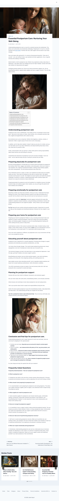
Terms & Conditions (34, 491)
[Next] (56, 468)
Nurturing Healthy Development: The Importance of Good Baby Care (43, 443)
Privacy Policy (25, 491)
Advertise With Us (45, 491)
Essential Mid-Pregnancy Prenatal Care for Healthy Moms (48, 471)
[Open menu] (56, 2)
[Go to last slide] (3, 468)
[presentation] (10, 461)
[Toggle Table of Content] (28, 113)
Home (3, 491)
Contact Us (54, 491)
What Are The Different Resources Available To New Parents (17, 443)
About (18, 491)
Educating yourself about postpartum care (19, 120)
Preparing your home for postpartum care (19, 118)
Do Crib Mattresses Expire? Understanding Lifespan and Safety (29, 471)
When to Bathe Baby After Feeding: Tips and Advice (9, 471)
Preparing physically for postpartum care (18, 115)
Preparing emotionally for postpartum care (19, 117)
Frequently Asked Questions (16, 124)
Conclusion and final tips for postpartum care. (19, 123)
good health (18, 50)
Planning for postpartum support (17, 121)
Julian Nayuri (6, 475)
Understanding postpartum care (16, 114)
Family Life (10, 36)
